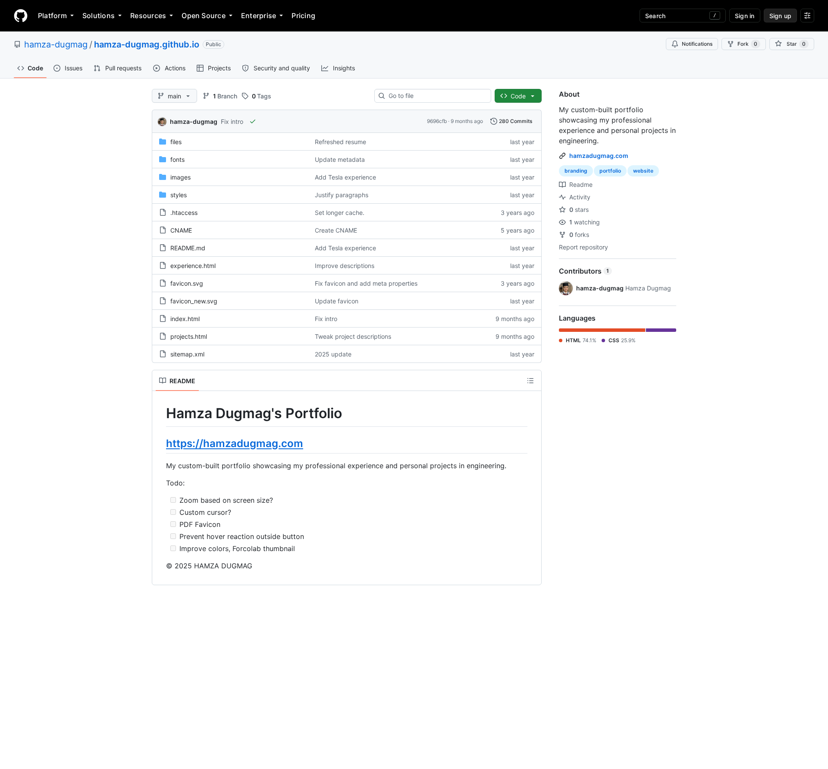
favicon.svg (186, 283)
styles (178, 195)
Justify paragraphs (341, 195)
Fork (747, 44)
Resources (148, 15)
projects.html (188, 336)
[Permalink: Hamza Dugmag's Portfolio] (160, 413)
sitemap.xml (187, 354)
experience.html (193, 265)
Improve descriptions (344, 265)
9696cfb (437, 121)
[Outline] (530, 381)
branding (576, 170)
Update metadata (340, 159)
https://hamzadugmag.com (234, 443)
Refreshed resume (340, 141)
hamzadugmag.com (598, 155)
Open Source (204, 15)
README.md (187, 248)
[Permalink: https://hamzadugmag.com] (160, 443)
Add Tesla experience (345, 177)
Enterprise (258, 15)
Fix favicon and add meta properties (366, 283)
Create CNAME (336, 230)
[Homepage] (21, 15)
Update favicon (336, 301)
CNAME (181, 230)
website (643, 170)
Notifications (697, 44)
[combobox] (436, 95)
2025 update (333, 354)
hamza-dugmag (56, 44)
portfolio (610, 170)
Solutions (98, 15)
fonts (177, 159)
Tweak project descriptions (353, 336)
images (180, 177)
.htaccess (184, 212)
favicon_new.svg (193, 301)
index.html (185, 318)
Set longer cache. (339, 212)
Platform (52, 15)
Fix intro (232, 121)
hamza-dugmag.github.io (146, 44)
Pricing (303, 15)
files (176, 141)
